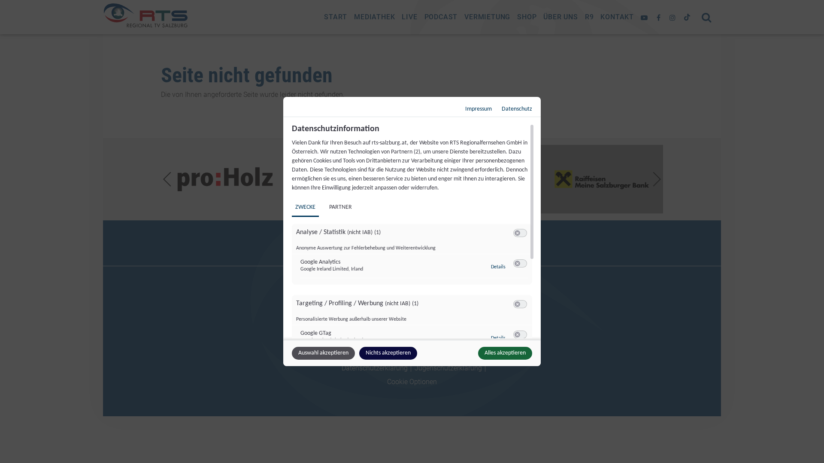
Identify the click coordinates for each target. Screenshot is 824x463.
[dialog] (412, 231)
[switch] (520, 233)
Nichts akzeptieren (388, 353)
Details (498, 267)
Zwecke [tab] (305, 207)
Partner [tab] (340, 207)
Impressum (478, 109)
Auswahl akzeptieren (323, 353)
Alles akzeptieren (505, 353)
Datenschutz (517, 109)
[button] (517, 233)
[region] (413, 231)
